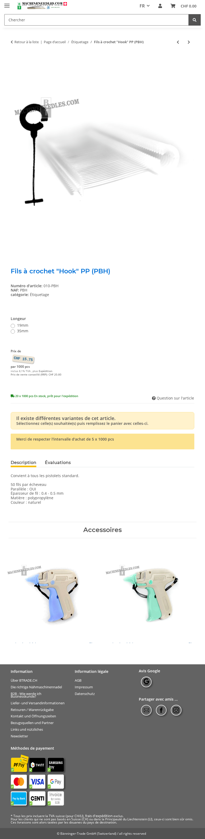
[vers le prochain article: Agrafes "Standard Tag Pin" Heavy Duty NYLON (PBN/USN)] (188, 42)
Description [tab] (23, 462)
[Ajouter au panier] (15, 59)
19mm (22, 325)
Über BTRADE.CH (24, 680)
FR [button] (142, 6)
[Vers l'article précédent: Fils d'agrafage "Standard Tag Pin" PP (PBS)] (177, 42)
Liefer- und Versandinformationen (38, 703)
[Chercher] (194, 20)
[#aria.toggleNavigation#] (7, 3)
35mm (22, 331)
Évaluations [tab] (58, 462)
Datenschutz (85, 693)
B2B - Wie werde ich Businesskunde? (26, 694)
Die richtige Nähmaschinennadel (36, 687)
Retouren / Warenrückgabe (32, 709)
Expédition (45, 371)
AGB (78, 680)
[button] (160, 6)
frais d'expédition (99, 815)
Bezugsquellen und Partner (32, 723)
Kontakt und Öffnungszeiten (33, 716)
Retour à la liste (26, 42)
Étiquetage (39, 294)
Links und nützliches (27, 729)
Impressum (84, 687)
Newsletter (19, 736)
